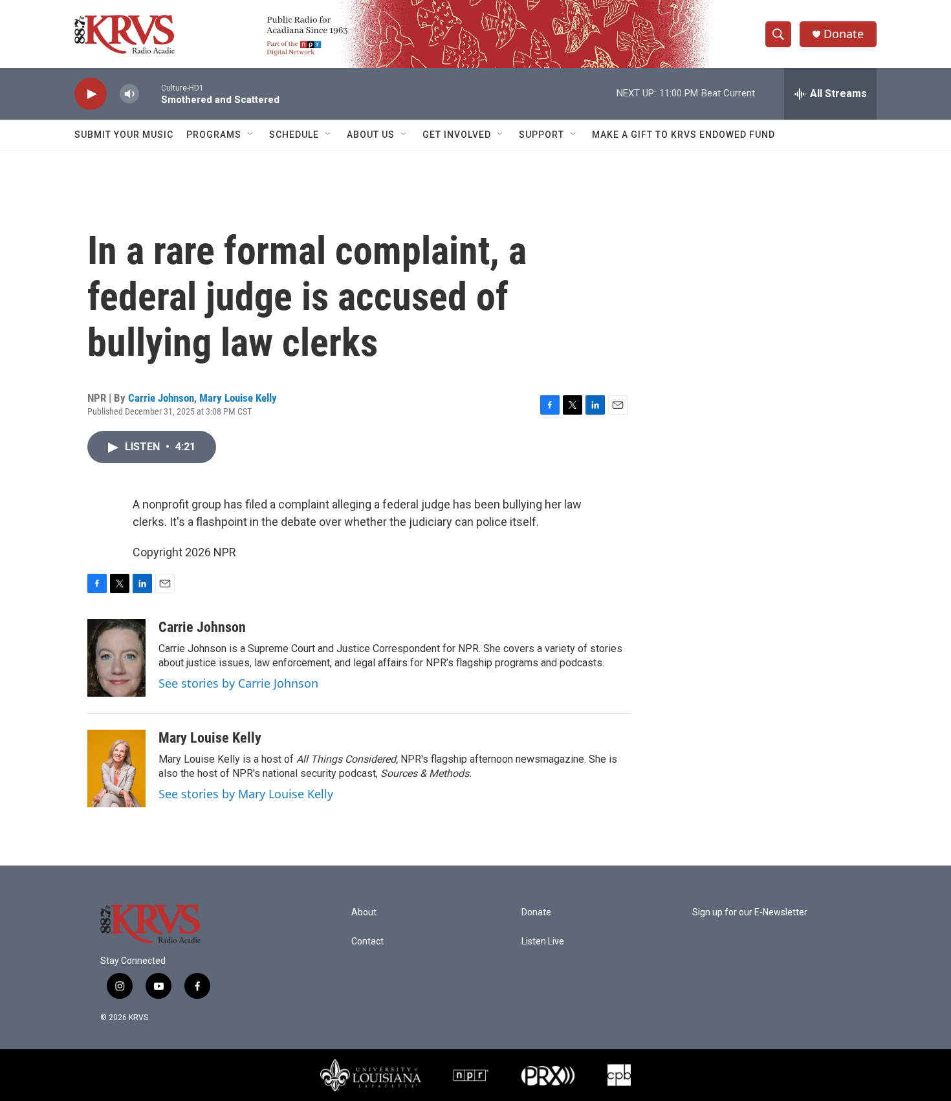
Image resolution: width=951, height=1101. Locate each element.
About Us (371, 134)
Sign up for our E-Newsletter (749, 912)
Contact (367, 941)
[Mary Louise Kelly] (116, 768)
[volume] (129, 94)
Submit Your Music (123, 134)
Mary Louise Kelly (238, 397)
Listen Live (542, 941)
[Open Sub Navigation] (251, 134)
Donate (844, 34)
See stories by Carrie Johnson (238, 683)
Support (541, 134)
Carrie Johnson (161, 397)
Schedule (294, 134)
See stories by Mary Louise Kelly (245, 793)
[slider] (150, 93)
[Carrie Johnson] (116, 658)
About (364, 912)
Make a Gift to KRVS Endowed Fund (683, 134)
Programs (213, 134)
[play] (90, 94)
